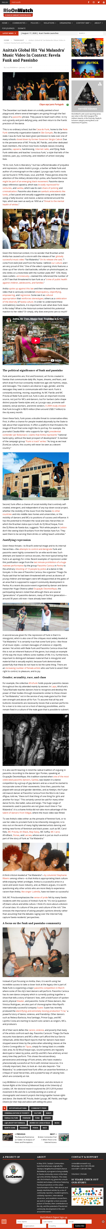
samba (20, 188)
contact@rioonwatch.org (80, 1163)
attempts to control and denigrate (35, 549)
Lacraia (28, 835)
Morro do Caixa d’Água (40, 1123)
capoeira (17, 149)
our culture (56, 262)
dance (48, 1113)
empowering (9, 295)
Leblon (63, 527)
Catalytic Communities (55, 1163)
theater (20, 1001)
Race (45, 1128)
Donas (16, 835)
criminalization (10, 191)
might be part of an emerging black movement (25, 181)
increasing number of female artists (23, 668)
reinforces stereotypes (32, 298)
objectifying (55, 291)
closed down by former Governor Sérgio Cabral (39, 139)
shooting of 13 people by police (31, 569)
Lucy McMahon (12, 67)
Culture (37, 1113)
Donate (21, 28)
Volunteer (75, 1174)
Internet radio (42, 149)
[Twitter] (98, 2)
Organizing (65, 23)
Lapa (53, 686)
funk (37, 1118)
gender (47, 1118)
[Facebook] (88, 2)
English (5, 2)
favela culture (26, 301)
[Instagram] (93, 2)
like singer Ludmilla (30, 891)
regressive (25, 295)
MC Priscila (13, 831)
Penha (60, 565)
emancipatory (42, 291)
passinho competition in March (49, 987)
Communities (19, 23)
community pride (38, 1108)
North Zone (10, 1128)
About (98, 23)
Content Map (82, 23)
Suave (40, 1007)
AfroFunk (33, 683)
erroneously (23, 276)
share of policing (50, 188)
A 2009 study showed (55, 405)
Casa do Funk (42, 129)
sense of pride (41, 897)
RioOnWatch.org (47, 1179)
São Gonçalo (47, 132)
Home (4, 23)
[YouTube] (103, 2)
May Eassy (34, 831)
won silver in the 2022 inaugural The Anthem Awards (84, 117)
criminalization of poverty (17, 1113)
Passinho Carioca (45, 565)
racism (32, 1030)
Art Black (24, 831)
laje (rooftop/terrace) (15, 1123)
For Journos (8, 28)
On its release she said (51, 259)
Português (16, 2)
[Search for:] (90, 33)
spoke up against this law (21, 288)
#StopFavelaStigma (17, 1108)
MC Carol (55, 831)
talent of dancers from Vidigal (17, 812)
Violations (49, 23)
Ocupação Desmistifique (45, 588)
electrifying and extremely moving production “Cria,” (41, 1011)
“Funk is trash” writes (35, 441)
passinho (17, 116)
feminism (27, 1118)
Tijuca (28, 1046)
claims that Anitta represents (43, 434)
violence (40, 1030)
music (57, 1123)
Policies (35, 23)
